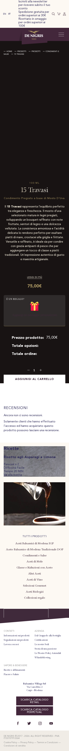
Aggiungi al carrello (34, 379)
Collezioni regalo (34, 598)
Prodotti (21, 51)
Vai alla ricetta (13, 474)
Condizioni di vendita (15, 746)
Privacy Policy (27, 742)
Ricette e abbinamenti (14, 669)
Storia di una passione (46, 648)
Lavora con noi (11, 644)
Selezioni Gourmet (34, 585)
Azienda (39, 631)
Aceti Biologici (34, 591)
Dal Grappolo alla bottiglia (48, 635)
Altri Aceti (34, 573)
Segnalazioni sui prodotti (16, 639)
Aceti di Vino (34, 579)
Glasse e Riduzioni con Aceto (35, 567)
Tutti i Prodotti (34, 536)
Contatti (9, 631)
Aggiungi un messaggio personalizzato (34, 314)
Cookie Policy (10, 742)
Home (9, 51)
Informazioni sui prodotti (16, 635)
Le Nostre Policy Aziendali (48, 653)
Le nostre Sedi (42, 644)
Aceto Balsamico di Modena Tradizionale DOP (34, 549)
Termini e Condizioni (47, 742)
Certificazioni (41, 639)
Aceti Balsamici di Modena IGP (34, 543)
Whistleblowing (42, 657)
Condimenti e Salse (35, 555)
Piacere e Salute (11, 674)
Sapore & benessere (15, 665)
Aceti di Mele (34, 561)
